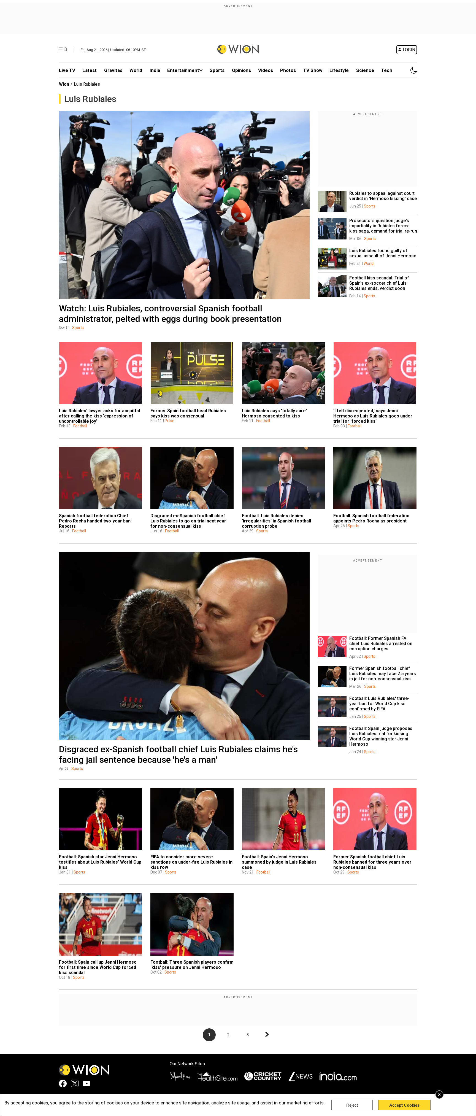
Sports (217, 70)
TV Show (312, 70)
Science (365, 70)
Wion (64, 84)
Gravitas (113, 70)
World (135, 70)
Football (80, 426)
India (155, 70)
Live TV (67, 70)
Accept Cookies (404, 1105)
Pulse (169, 421)
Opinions (241, 70)
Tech (386, 70)
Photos (288, 70)
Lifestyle (339, 70)
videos (265, 70)
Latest (89, 70)
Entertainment (183, 70)
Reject (352, 1105)
